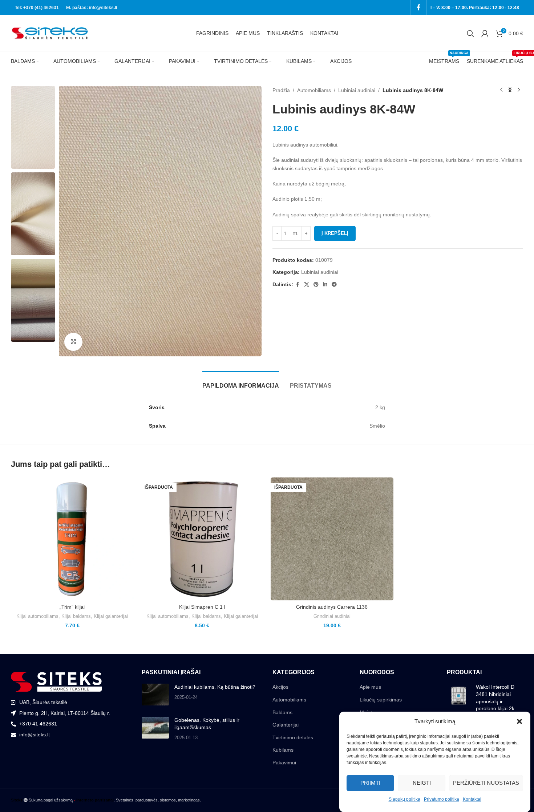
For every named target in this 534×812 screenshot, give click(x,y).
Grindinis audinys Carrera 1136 (332, 607)
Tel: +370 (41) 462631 (37, 7)
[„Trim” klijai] (72, 538)
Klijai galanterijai (111, 616)
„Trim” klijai (72, 607)
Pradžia (281, 90)
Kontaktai (472, 799)
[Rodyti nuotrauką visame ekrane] (73, 342)
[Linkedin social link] (325, 284)
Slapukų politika (404, 799)
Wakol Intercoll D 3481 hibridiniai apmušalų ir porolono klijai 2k (495, 697)
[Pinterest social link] (316, 284)
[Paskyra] (485, 33)
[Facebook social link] (418, 7)
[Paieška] (470, 33)
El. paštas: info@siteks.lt (91, 7)
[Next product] (518, 90)
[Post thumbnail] (155, 694)
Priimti (370, 783)
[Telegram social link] (334, 284)
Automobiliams (314, 90)
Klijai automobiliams (37, 616)
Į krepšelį (334, 233)
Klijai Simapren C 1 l (202, 607)
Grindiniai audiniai (332, 616)
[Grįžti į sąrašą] (510, 90)
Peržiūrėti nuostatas (486, 783)
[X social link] (306, 284)
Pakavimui (284, 762)
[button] (519, 721)
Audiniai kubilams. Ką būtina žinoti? (214, 687)
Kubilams (283, 750)
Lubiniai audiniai (356, 90)
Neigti (422, 783)
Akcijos (280, 687)
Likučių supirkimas (381, 700)
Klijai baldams (76, 616)
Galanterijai (285, 725)
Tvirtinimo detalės (292, 737)
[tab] (240, 382)
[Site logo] (51, 33)
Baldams (282, 712)
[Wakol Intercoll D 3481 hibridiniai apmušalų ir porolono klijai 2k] (458, 699)
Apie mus (370, 687)
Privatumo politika (441, 799)
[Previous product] (501, 90)
